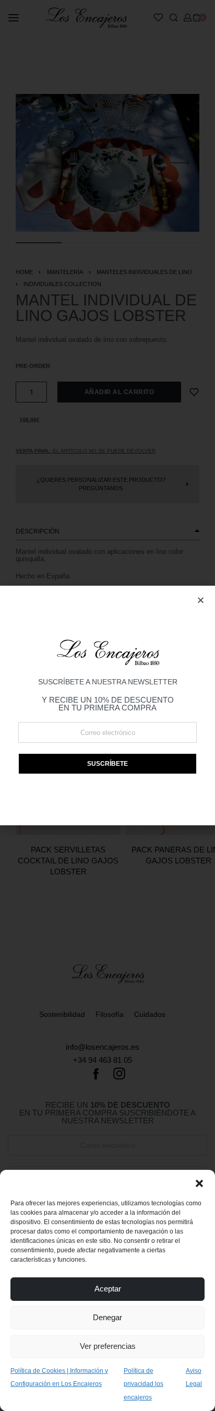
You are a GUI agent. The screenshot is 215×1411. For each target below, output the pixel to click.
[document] (107, 705)
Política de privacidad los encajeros (143, 1384)
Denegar (107, 1317)
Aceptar (107, 1288)
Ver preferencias (108, 1346)
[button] (199, 1183)
